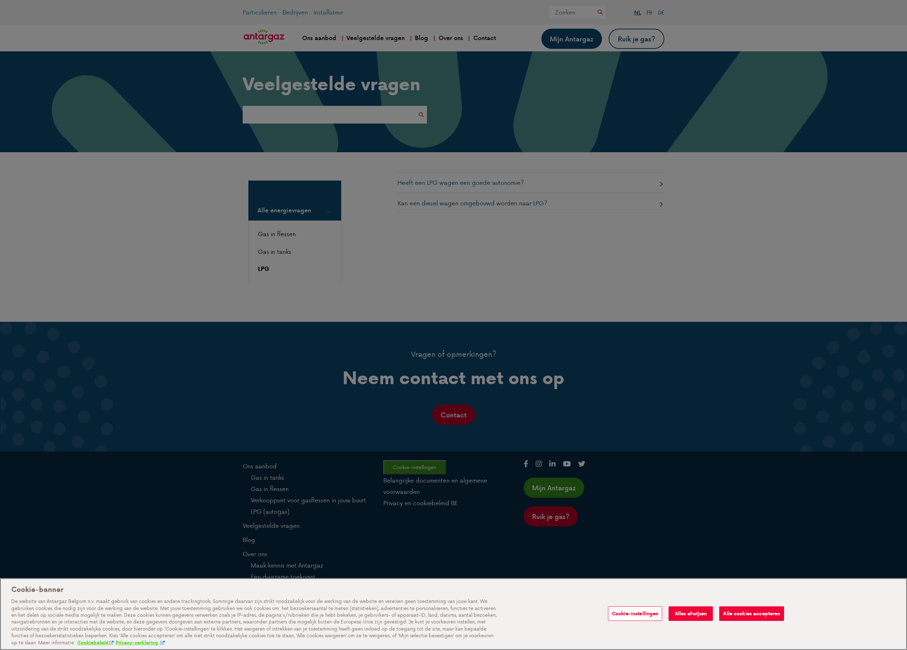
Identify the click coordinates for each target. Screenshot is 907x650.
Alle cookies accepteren (751, 613)
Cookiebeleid (92, 642)
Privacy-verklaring (137, 642)
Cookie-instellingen (635, 613)
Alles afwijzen (691, 613)
